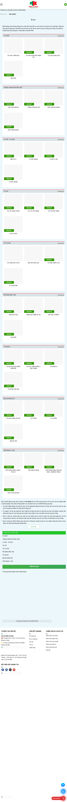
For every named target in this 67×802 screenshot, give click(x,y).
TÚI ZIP (4, 545)
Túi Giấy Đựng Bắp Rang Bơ (33, 56)
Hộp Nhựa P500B (33, 470)
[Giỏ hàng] (65, 4)
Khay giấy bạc (13, 314)
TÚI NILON (5, 555)
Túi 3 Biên (33, 418)
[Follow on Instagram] (6, 669)
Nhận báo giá (34, 566)
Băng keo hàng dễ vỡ (33, 314)
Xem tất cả (61, 36)
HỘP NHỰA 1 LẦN (7, 561)
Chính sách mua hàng (52, 635)
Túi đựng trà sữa (13, 389)
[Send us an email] (10, 669)
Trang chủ (3, 14)
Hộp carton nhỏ (13, 130)
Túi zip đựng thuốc (13, 211)
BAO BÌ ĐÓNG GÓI (7, 558)
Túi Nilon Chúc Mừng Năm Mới (13, 367)
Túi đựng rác (13, 285)
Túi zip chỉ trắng (33, 211)
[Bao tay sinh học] (33, 253)
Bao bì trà (13, 441)
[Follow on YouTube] (14, 669)
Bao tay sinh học (33, 263)
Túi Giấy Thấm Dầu (13, 55)
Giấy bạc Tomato (53, 314)
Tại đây (7, 645)
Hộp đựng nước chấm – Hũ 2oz (13, 471)
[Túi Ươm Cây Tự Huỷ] (13, 253)
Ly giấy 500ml (33, 159)
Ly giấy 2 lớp (54, 159)
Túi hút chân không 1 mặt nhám (33, 367)
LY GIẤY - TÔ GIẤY (7, 542)
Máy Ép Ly (13, 159)
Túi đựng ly (53, 366)
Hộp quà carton (13, 107)
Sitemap (48, 650)
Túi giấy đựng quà (54, 55)
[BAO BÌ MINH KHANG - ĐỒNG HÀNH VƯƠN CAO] (33, 4)
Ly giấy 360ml (13, 182)
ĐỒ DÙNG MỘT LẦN (8, 552)
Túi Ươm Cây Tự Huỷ (13, 263)
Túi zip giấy (13, 233)
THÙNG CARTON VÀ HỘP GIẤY (11, 539)
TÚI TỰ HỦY (5, 548)
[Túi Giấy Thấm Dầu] (13, 46)
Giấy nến (13, 337)
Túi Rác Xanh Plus (54, 263)
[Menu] (1, 4)
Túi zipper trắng (53, 211)
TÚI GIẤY (5, 536)
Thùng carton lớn (33, 107)
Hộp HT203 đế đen (13, 493)
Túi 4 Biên (54, 418)
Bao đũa (13, 78)
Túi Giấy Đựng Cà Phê (13, 418)
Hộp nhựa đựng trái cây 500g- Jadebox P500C (54, 471)
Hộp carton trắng (53, 107)
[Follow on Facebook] (2, 669)
